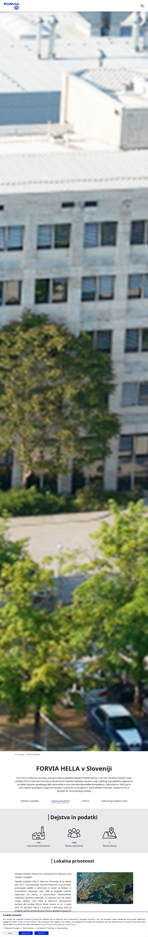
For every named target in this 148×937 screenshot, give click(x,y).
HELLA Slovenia (33, 754)
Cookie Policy (70, 924)
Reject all (41, 933)
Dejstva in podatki (30, 800)
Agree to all (26, 933)
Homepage (19, 754)
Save (10, 933)
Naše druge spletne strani (114, 800)
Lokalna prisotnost (60, 800)
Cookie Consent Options (28, 922)
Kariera (85, 800)
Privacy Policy (51, 924)
